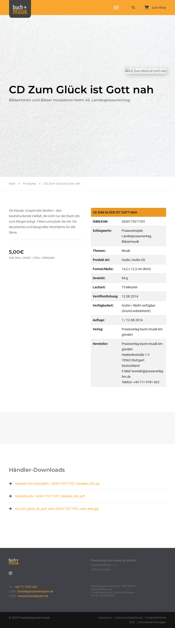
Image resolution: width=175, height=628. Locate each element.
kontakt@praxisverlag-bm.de (35, 591)
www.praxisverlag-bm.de (33, 596)
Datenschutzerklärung (128, 617)
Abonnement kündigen (152, 622)
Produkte (29, 183)
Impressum (105, 617)
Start (12, 183)
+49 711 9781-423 (25, 587)
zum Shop (158, 7)
